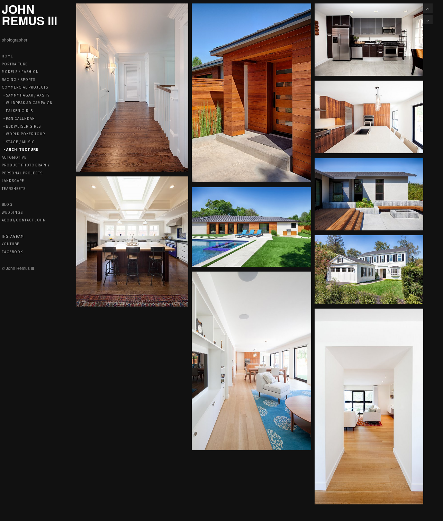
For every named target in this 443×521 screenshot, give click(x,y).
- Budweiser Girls (22, 126)
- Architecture (20, 149)
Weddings (12, 212)
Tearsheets (14, 188)
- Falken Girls (18, 110)
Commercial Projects (25, 87)
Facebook (12, 251)
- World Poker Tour (24, 133)
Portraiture (15, 64)
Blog (7, 204)
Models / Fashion (20, 71)
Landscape (13, 180)
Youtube (10, 243)
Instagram (13, 236)
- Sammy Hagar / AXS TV (26, 95)
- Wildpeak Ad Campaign (28, 102)
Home (7, 56)
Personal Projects (22, 173)
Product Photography (26, 165)
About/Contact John (24, 220)
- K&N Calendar (19, 118)
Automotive (14, 157)
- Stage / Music (19, 141)
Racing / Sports (18, 79)
